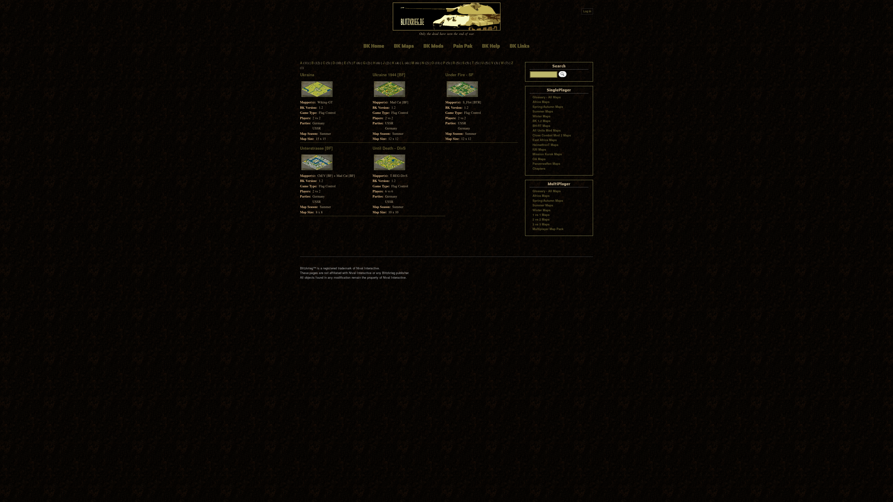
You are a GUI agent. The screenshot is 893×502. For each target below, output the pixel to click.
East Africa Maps (545, 140)
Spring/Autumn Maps (548, 107)
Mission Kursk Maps (547, 154)
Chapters (539, 168)
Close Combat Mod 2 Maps (552, 135)
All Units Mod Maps (547, 130)
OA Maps (539, 159)
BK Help (491, 46)
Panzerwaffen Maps (546, 164)
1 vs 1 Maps (541, 215)
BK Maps (404, 46)
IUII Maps (539, 149)
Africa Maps (541, 102)
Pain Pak (463, 46)
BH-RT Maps (541, 126)
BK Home (373, 46)
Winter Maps (541, 116)
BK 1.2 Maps (541, 121)
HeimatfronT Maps (545, 145)
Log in (587, 11)
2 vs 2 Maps (541, 219)
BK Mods (433, 46)
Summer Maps (543, 111)
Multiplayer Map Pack (548, 229)
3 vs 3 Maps (541, 224)
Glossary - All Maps (547, 97)
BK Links (520, 46)
